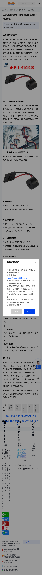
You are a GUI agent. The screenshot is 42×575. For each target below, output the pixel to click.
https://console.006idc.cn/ (17, 278)
